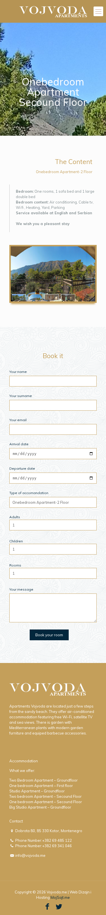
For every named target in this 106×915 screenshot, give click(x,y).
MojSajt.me (60, 897)
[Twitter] (59, 906)
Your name (18, 372)
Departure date (22, 468)
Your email (18, 420)
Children (16, 541)
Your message (21, 589)
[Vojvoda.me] (53, 11)
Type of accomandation (28, 493)
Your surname (20, 396)
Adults (14, 517)
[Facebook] (47, 906)
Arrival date (19, 444)
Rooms (15, 565)
